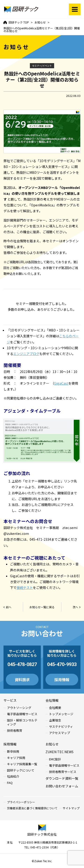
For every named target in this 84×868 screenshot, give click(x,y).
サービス (10, 700)
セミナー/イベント (42, 65)
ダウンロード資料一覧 (62, 778)
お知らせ (52, 744)
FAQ (10, 783)
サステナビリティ (61, 727)
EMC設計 (55, 759)
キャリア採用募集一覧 (22, 764)
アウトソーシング (19, 708)
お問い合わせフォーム (62, 786)
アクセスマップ (59, 733)
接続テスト (25, 587)
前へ (8, 607)
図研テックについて (20, 770)
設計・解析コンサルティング (22, 722)
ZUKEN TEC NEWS (60, 752)
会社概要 (55, 708)
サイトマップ (71, 808)
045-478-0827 (22, 664)
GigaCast (61, 383)
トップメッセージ (61, 714)
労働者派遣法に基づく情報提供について (32, 808)
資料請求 (22, 679)
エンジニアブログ (26, 353)
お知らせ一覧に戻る (42, 607)
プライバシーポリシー (21, 802)
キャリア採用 (16, 758)
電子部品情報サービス (22, 714)
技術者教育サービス (62, 772)
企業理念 (55, 720)
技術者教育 (14, 731)
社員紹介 (13, 777)
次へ (75, 607)
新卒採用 (13, 752)
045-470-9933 (62, 664)
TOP (19, 22)
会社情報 (52, 700)
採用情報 (61, 679)
